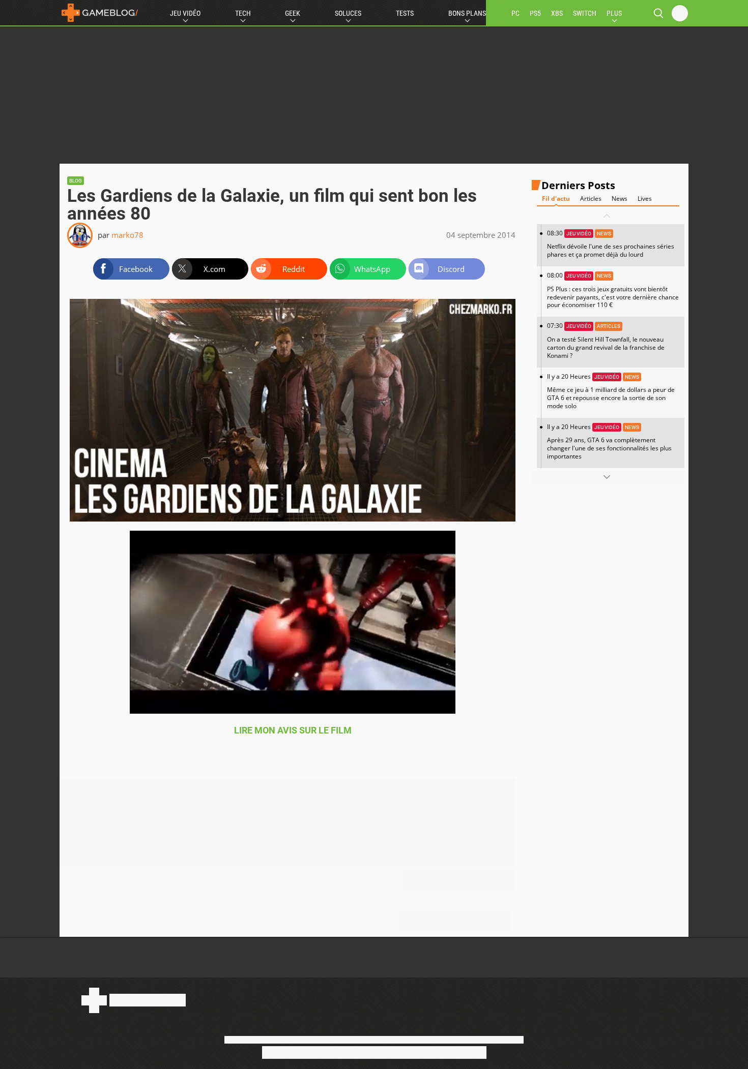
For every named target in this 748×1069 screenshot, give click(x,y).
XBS (557, 13)
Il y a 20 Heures (611, 391)
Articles (590, 199)
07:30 (606, 341)
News (619, 199)
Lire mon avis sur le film (293, 730)
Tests (405, 13)
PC (515, 13)
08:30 (610, 244)
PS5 (535, 13)
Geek (292, 13)
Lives (645, 199)
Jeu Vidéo (185, 13)
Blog (75, 181)
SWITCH (584, 13)
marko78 (127, 235)
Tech (243, 13)
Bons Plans (467, 13)
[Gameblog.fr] (100, 12)
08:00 (613, 290)
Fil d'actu (556, 199)
